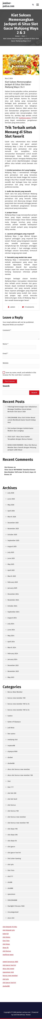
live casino (11, 734)
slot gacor (11, 847)
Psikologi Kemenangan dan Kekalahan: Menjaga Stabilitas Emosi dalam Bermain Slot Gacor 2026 (22, 409)
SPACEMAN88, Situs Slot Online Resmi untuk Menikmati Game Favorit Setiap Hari (22, 420)
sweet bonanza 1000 (10, 962)
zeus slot (11, 918)
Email (5, 353)
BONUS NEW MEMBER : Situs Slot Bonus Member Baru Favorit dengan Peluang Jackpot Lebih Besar (22, 447)
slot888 (10, 888)
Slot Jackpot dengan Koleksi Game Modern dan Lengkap (20, 429)
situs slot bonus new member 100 (20, 775)
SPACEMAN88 (12, 900)
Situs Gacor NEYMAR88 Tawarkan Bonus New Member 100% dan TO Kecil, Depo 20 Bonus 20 (20, 472)
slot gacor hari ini (14, 853)
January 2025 (12, 588)
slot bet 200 (12, 793)
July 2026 (11, 493)
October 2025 (12, 535)
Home (17, 36)
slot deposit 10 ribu (10, 927)
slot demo (6, 937)
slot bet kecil (12, 799)
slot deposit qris (9, 930)
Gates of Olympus (14, 722)
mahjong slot (13, 740)
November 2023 (13, 671)
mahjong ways (8, 955)
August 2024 (12, 618)
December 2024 (13, 594)
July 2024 (11, 624)
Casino (10, 716)
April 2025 (11, 570)
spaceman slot (8, 972)
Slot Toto (11, 870)
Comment (7, 330)
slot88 (10, 882)
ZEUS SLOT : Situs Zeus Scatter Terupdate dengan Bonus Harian (20, 438)
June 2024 (11, 630)
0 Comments (29, 307)
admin (12, 307)
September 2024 (13, 612)
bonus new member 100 (16, 698)
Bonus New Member (15, 692)
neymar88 (11, 746)
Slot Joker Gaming (14, 858)
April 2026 (11, 511)
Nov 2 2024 (9, 78)
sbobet (10, 757)
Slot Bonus (8, 467)
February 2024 (13, 653)
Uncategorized (13, 912)
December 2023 (13, 665)
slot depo (6, 944)
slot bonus (12, 805)
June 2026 (11, 499)
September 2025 (13, 540)
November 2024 (13, 600)
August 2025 (12, 546)
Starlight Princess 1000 (16, 906)
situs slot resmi (8, 969)
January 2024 (12, 659)
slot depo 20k (13, 835)
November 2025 (13, 529)
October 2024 (12, 606)
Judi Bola (11, 728)
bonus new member (10, 976)
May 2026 (11, 505)
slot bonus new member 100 (18, 823)
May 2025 (11, 564)
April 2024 (11, 642)
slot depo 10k (13, 829)
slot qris (11, 864)
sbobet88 (11, 763)
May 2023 (11, 677)
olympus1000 (12, 751)
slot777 (10, 876)
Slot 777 (11, 787)
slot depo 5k (12, 841)
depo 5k (6, 948)
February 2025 (13, 582)
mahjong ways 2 (25, 118)
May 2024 (11, 636)
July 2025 (11, 552)
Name (5, 344)
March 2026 (12, 517)
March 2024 (12, 647)
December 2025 (13, 523)
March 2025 (12, 576)
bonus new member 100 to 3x (18, 704)
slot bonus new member (17, 817)
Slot (23, 36)
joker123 (6, 934)
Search (6, 386)
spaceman (11, 894)
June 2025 (11, 558)
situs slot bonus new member (19, 769)
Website (5, 363)
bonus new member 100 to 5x (18, 710)
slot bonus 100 (13, 811)
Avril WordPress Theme (22, 1015)
